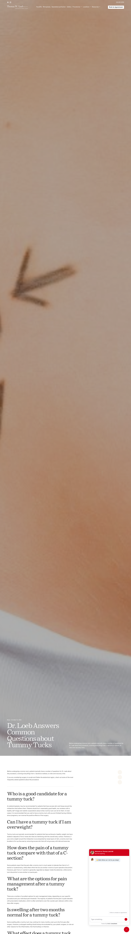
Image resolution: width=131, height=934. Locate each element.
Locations (86, 7)
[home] (17, 7)
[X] (120, 777)
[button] (77, 6)
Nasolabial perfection (59, 7)
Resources (95, 7)
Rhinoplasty (47, 7)
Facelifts (39, 7)
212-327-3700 (120, 2)
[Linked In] (120, 782)
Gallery (69, 7)
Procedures (76, 7)
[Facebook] (120, 772)
